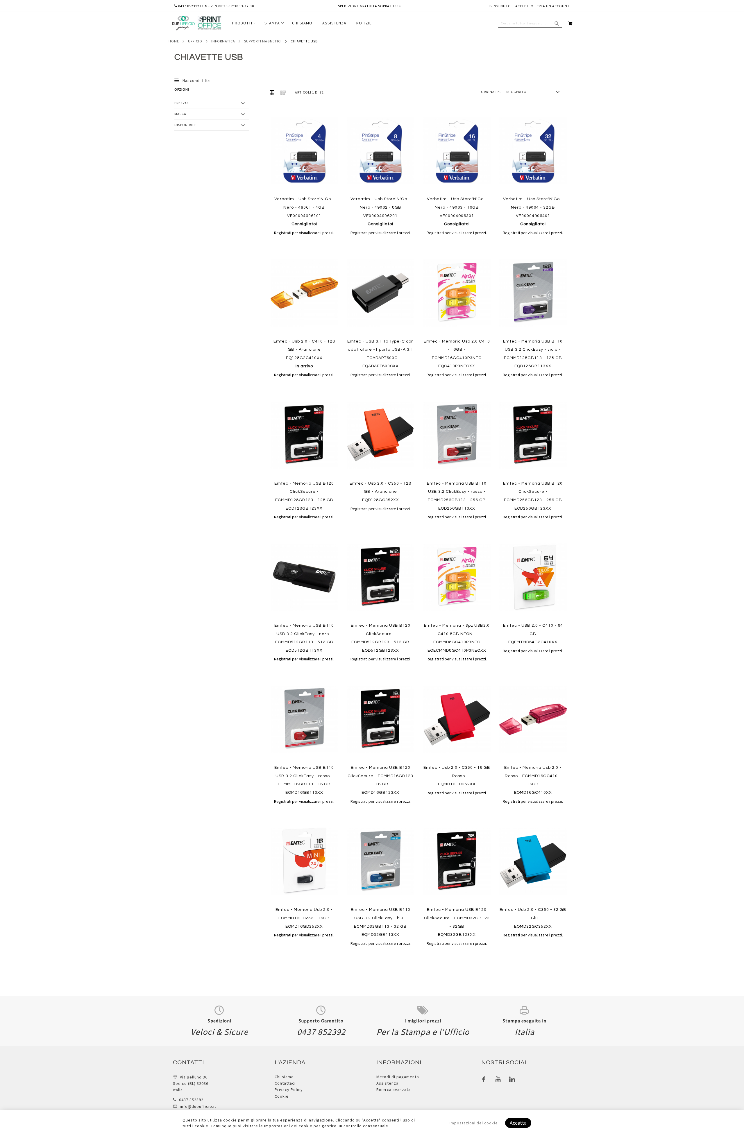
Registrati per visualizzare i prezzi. (304, 232)
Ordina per (491, 91)
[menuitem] (243, 23)
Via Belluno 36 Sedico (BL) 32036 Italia (190, 1083)
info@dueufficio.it (198, 1106)
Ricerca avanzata (393, 1089)
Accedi (521, 6)
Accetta (518, 1122)
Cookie (282, 1096)
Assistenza (387, 1083)
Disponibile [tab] (185, 125)
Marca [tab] (180, 114)
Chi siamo (284, 1076)
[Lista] (283, 92)
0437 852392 (191, 1099)
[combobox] (530, 23)
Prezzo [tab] (181, 103)
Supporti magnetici (263, 41)
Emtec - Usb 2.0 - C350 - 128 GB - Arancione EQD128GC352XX (380, 491)
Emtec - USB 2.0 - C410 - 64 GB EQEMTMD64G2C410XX (533, 633)
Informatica (223, 41)
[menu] (302, 23)
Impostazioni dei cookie (474, 1123)
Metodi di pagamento (397, 1076)
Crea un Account (553, 6)
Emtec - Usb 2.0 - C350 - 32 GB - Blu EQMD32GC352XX (533, 918)
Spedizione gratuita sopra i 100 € (369, 6)
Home (174, 41)
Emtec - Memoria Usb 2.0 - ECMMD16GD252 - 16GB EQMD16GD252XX (304, 918)
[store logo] (196, 23)
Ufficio (195, 41)
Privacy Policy (289, 1089)
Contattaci (285, 1083)
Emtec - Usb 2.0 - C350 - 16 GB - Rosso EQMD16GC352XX (456, 776)
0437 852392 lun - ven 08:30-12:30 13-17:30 (215, 6)
